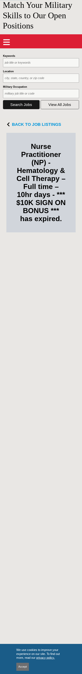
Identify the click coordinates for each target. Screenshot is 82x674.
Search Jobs (21, 105)
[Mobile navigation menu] (6, 42)
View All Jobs (59, 105)
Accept (22, 666)
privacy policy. (45, 657)
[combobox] (41, 62)
